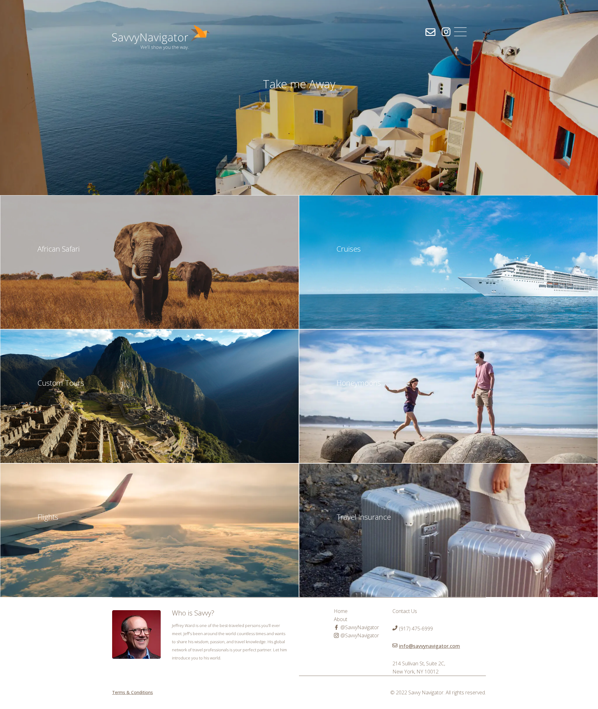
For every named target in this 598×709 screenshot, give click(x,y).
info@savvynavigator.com (429, 646)
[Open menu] (460, 32)
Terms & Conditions (132, 692)
